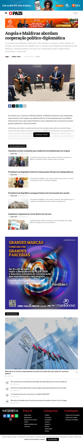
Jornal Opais (16, 56)
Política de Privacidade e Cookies (34, 439)
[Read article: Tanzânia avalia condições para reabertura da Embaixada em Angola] (18, 161)
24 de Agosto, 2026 (23, 174)
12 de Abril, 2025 (28, 56)
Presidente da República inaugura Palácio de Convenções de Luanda (38, 193)
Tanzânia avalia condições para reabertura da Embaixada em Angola (39, 151)
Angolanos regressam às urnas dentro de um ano (29, 214)
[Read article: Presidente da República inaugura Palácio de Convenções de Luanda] (18, 204)
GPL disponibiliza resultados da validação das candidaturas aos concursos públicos (39, 382)
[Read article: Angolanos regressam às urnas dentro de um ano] (18, 225)
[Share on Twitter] (13, 106)
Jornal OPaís (13, 153)
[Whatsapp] (16, 416)
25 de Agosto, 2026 (23, 153)
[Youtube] (12, 416)
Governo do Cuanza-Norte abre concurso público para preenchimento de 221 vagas (38, 388)
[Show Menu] (6, 13)
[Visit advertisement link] (41, 24)
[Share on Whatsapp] (17, 106)
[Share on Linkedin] (21, 106)
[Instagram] (10, 419)
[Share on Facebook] (9, 106)
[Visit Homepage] (15, 13)
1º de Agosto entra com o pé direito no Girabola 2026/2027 (30, 394)
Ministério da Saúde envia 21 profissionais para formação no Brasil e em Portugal (39, 400)
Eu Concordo (52, 439)
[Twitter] (8, 416)
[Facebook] (4, 416)
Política (38, 56)
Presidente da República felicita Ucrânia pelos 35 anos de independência (40, 172)
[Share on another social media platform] (24, 106)
